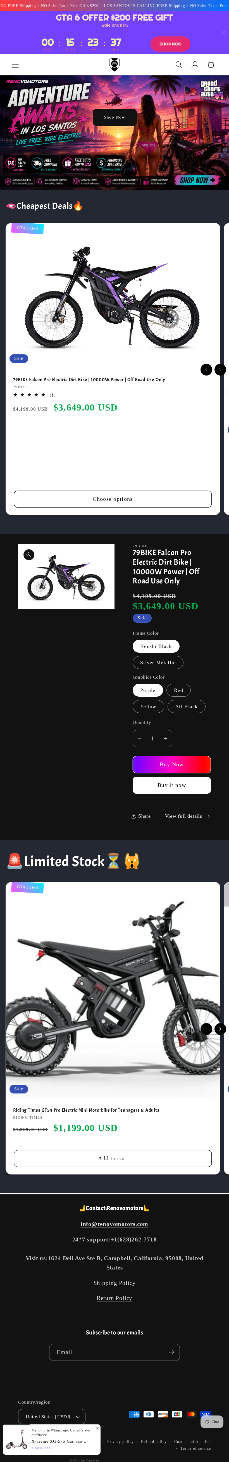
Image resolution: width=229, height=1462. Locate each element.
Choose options (113, 499)
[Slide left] (206, 370)
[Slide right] (220, 370)
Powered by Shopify (81, 1442)
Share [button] (144, 816)
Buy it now (172, 785)
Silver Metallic (158, 662)
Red (178, 690)
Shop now (170, 44)
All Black (186, 706)
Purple (148, 690)
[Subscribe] (172, 1352)
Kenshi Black (156, 646)
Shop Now (114, 117)
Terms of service (195, 1448)
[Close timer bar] (223, 33)
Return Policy (114, 1298)
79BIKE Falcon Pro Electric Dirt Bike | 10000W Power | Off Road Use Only (89, 380)
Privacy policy (120, 1441)
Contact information (192, 1441)
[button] (15, 65)
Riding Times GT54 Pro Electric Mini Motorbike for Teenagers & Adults (86, 1110)
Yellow (148, 706)
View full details (183, 816)
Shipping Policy (115, 1283)
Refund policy (154, 1441)
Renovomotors (48, 1442)
